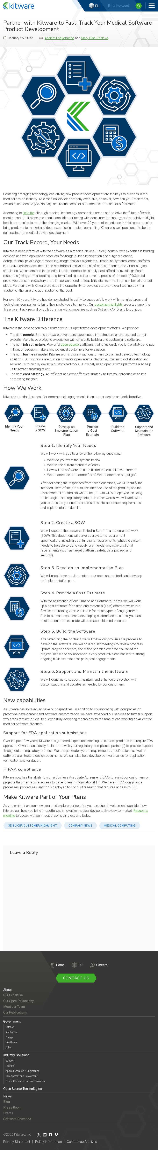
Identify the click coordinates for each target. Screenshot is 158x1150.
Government (12, 1021)
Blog (6, 1102)
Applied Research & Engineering (23, 1071)
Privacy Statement (16, 1142)
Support (10, 1060)
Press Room (12, 1107)
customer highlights (109, 304)
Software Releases (17, 1119)
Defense (10, 1027)
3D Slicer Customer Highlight (32, 826)
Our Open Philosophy (18, 1001)
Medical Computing (120, 826)
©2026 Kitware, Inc (17, 1134)
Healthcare (11, 1042)
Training (10, 1065)
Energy (9, 1037)
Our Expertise (13, 995)
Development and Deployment (21, 1076)
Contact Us (76, 978)
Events (8, 1113)
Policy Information (48, 1142)
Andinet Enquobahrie (59, 38)
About (7, 990)
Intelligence (11, 1032)
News (7, 1096)
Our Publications (15, 1012)
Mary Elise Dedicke (94, 38)
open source (69, 344)
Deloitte (28, 213)
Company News (80, 826)
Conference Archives (82, 1142)
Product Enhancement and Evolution (25, 1081)
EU (97, 6)
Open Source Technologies (22, 1089)
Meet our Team (14, 1007)
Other (9, 1047)
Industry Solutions (16, 1055)
